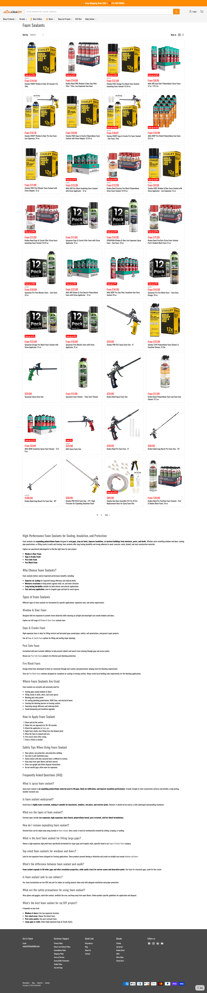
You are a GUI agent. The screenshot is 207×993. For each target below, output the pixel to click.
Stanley (118, 943)
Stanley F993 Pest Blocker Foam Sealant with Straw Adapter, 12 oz (41, 189)
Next (107, 514)
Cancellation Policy (60, 950)
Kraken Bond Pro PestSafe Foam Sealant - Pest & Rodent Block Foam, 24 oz (164, 502)
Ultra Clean (120, 957)
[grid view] (179, 34)
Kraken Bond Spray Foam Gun (117, 396)
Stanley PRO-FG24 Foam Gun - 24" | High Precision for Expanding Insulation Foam (80, 502)
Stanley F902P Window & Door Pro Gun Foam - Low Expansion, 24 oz (41, 137)
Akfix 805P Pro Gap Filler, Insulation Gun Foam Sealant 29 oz (123, 293)
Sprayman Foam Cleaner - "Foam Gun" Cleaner (82, 396)
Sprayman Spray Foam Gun (34, 396)
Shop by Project (64, 19)
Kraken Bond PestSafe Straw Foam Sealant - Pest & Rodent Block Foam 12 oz (163, 241)
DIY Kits (78, 19)
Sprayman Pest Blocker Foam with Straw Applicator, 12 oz (80, 346)
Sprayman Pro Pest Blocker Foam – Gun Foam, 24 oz (41, 294)
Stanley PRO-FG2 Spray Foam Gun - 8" (120, 344)
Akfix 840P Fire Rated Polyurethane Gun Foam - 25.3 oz (164, 137)
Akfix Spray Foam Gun (73, 448)
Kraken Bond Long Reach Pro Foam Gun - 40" (40, 501)
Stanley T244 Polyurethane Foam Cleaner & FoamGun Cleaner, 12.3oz (163, 346)
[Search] (176, 11)
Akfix (117, 953)
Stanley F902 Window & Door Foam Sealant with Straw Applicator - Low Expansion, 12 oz (165, 189)
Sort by (25, 35)
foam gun (46, 728)
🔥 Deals (49, 19)
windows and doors (131, 856)
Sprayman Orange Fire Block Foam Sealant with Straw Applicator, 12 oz (41, 346)
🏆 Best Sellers (36, 19)
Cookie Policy (58, 964)
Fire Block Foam (34, 673)
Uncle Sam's (120, 960)
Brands (23, 19)
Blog (86, 946)
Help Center (90, 19)
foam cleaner (63, 830)
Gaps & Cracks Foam (35, 638)
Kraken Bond (120, 950)
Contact (87, 953)
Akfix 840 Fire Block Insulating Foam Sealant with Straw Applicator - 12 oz (82, 189)
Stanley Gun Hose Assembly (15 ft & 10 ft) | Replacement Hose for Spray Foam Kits (122, 502)
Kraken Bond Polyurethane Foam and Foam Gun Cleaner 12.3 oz (164, 398)
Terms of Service (59, 957)
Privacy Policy (58, 943)
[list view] (182, 34)
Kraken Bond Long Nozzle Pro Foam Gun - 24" (164, 448)
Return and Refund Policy (62, 946)
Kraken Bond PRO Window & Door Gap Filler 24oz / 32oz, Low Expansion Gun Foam (81, 84)
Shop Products (9, 19)
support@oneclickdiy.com (31, 946)
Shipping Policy (59, 953)
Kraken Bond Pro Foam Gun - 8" (118, 448)
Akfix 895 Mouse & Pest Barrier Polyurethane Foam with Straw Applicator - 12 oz (82, 293)
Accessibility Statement (61, 960)
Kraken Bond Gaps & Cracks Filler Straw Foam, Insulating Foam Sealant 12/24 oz (41, 241)
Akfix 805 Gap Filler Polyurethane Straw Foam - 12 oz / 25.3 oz (164, 84)
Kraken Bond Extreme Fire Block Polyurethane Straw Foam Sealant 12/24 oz (123, 189)
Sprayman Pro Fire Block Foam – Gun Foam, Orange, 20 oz (163, 294)
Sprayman (119, 946)
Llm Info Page (58, 967)
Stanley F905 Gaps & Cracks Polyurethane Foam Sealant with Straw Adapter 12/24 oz (83, 137)
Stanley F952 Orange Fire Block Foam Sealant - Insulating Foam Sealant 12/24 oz (123, 85)
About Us (88, 950)
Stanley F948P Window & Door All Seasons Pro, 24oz (41, 85)
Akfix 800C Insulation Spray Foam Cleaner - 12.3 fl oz (42, 450)
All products (89, 943)
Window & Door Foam (47, 620)
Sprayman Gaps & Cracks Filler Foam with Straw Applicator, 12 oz (83, 241)
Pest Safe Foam (36, 655)
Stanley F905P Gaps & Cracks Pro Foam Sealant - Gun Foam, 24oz (124, 137)
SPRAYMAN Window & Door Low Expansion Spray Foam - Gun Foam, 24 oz (124, 241)
